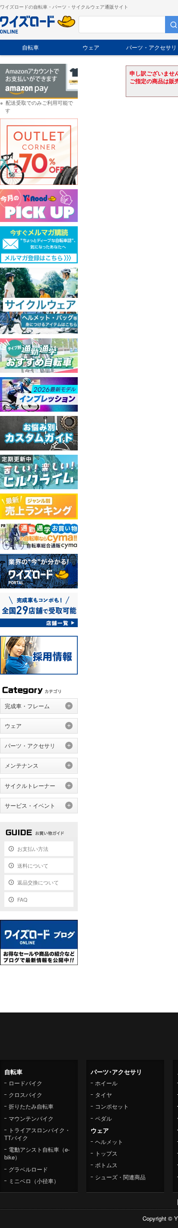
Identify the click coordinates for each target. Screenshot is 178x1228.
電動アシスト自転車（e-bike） (37, 1153)
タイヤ (103, 1095)
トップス (106, 1153)
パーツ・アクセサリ (30, 745)
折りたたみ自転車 (31, 1106)
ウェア (91, 47)
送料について (32, 865)
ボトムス (106, 1165)
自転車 (30, 47)
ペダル (103, 1118)
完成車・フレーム (27, 706)
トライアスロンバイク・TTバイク (37, 1134)
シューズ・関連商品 (120, 1177)
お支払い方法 (32, 848)
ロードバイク (25, 1083)
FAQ (22, 899)
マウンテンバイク (31, 1118)
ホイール (106, 1083)
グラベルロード (28, 1169)
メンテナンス (21, 765)
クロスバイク (25, 1095)
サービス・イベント (30, 805)
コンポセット (112, 1106)
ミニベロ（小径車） (34, 1181)
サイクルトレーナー (30, 785)
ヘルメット (109, 1141)
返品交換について (38, 882)
